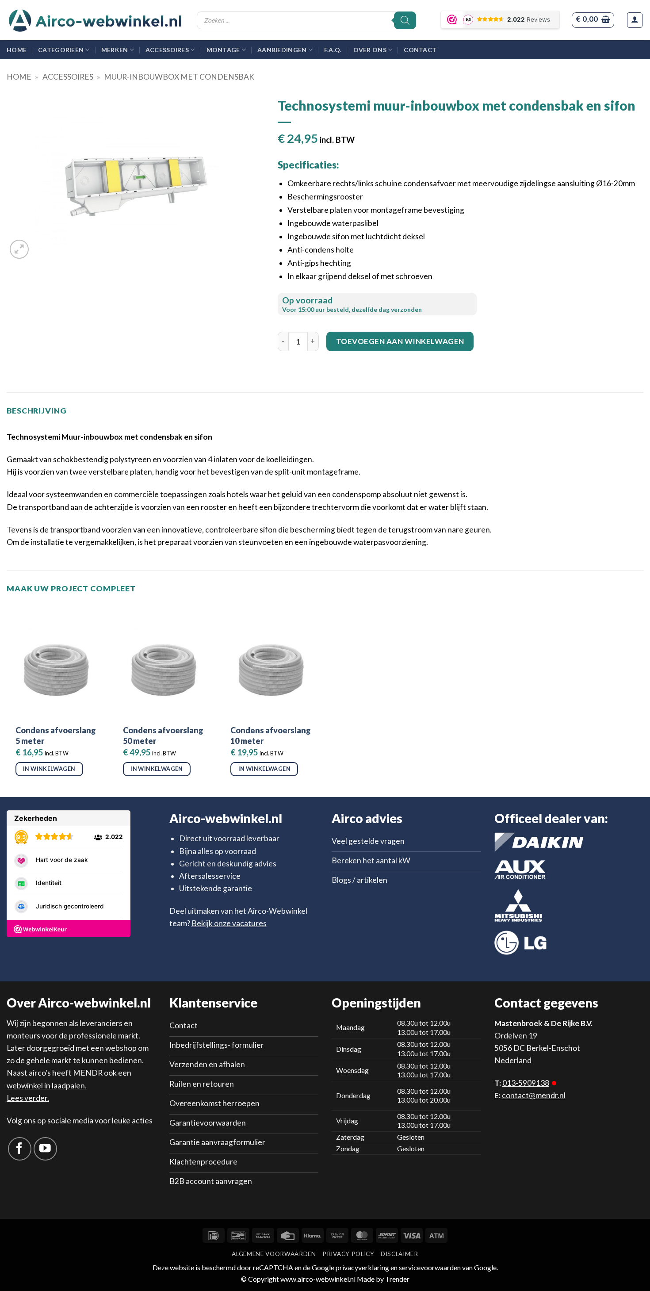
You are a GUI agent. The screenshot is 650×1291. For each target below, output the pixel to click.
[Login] (634, 20)
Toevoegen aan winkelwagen (400, 341)
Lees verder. (28, 1098)
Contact (420, 50)
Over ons (369, 50)
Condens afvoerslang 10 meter (270, 735)
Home (17, 50)
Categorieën (61, 50)
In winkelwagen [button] (49, 768)
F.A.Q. (333, 50)
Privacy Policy (348, 1253)
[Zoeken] (405, 20)
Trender (396, 1279)
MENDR (88, 1072)
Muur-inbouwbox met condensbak (179, 76)
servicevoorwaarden (430, 1267)
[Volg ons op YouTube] (45, 1149)
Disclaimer (399, 1253)
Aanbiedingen (281, 50)
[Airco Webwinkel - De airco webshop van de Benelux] (95, 20)
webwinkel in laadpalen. (47, 1085)
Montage (223, 50)
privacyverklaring (362, 1267)
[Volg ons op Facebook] (19, 1149)
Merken (114, 50)
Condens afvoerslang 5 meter (55, 735)
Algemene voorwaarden (274, 1253)
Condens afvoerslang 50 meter (163, 735)
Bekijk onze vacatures (229, 923)
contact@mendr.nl (534, 1095)
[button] (593, 20)
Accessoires (167, 50)
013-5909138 (525, 1083)
